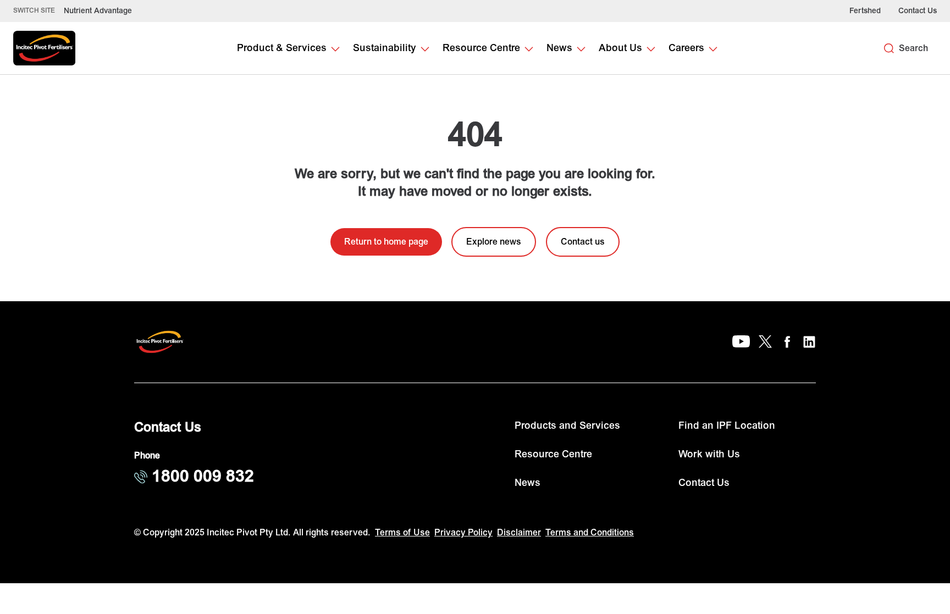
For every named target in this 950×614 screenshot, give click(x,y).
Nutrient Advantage (98, 10)
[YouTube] (741, 342)
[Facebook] (787, 342)
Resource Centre (553, 454)
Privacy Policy (463, 532)
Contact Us (917, 10)
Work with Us (709, 454)
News (527, 483)
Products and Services (567, 425)
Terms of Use (402, 532)
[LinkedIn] (809, 342)
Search (913, 48)
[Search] (888, 48)
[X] (765, 342)
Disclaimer (519, 532)
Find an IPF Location (726, 425)
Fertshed (865, 10)
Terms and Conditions (589, 532)
